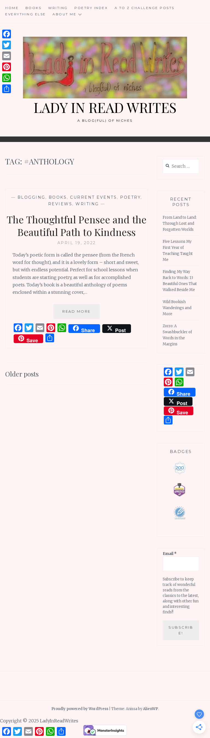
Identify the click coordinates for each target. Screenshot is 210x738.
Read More (81, 314)
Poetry (130, 197)
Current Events (93, 197)
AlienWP (150, 708)
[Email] (6, 55)
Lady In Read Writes (105, 107)
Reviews (60, 203)
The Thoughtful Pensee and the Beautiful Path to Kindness (77, 226)
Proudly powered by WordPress (79, 708)
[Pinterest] (6, 66)
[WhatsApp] (6, 77)
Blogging (31, 197)
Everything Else (25, 14)
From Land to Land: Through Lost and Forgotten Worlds (180, 223)
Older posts (22, 373)
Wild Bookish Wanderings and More (177, 308)
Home (12, 8)
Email (170, 553)
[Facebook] (6, 34)
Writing (58, 8)
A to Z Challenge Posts (144, 8)
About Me (64, 14)
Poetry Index (91, 8)
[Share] (6, 88)
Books (33, 8)
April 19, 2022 (76, 242)
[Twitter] (6, 44)
